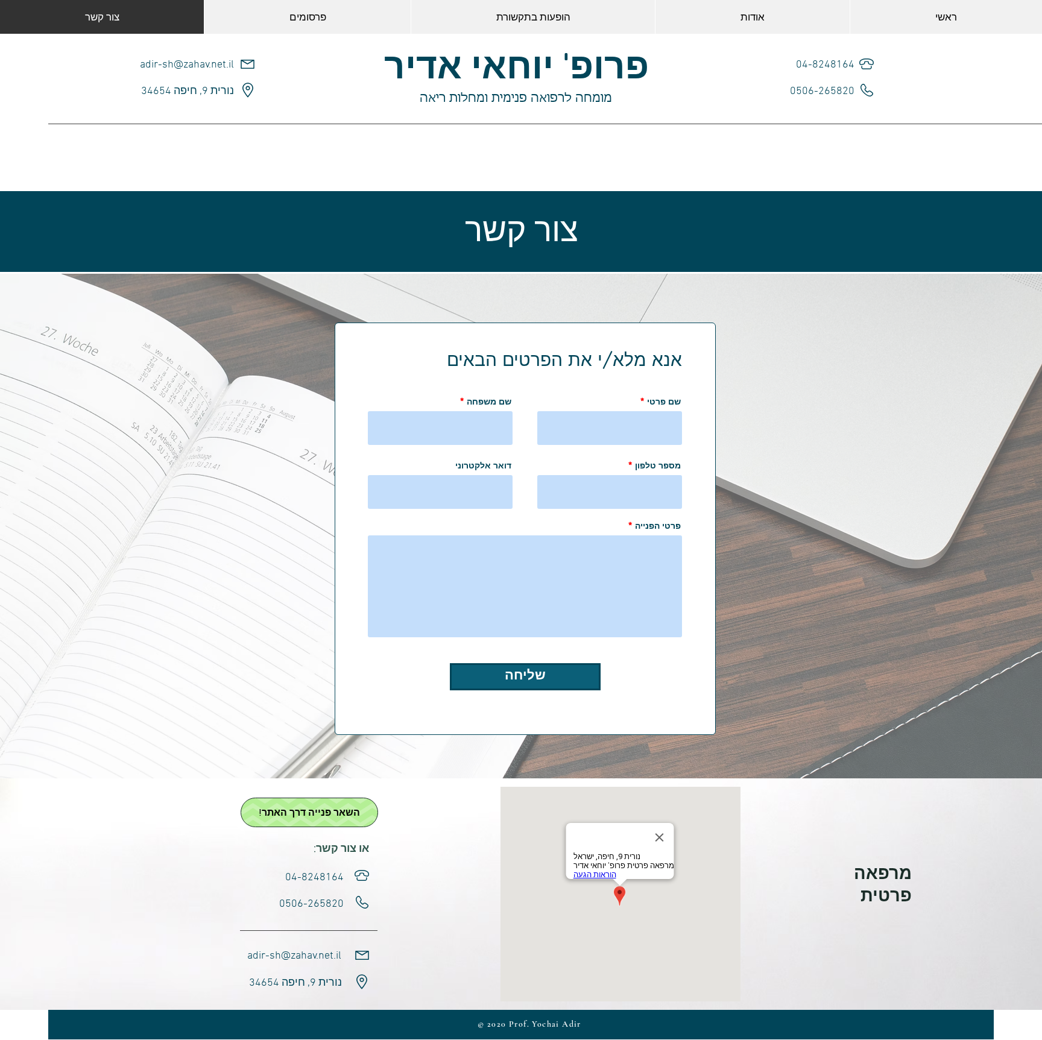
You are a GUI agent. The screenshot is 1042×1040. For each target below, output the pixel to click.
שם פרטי (664, 401)
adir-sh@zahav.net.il (187, 64)
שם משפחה (489, 401)
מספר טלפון (658, 465)
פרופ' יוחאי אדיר (516, 69)
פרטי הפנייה (658, 526)
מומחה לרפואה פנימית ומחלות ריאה (516, 98)
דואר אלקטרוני (483, 465)
